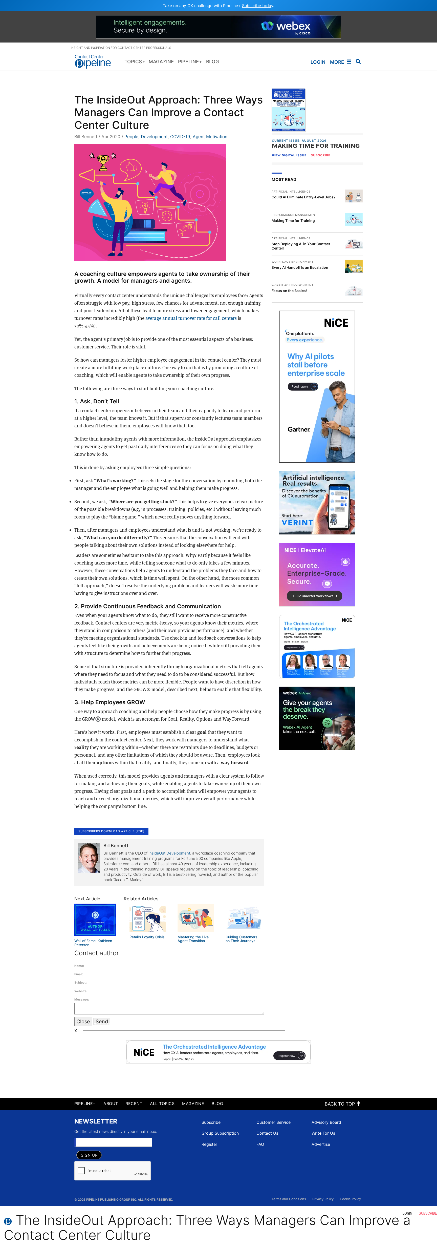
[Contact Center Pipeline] (94, 61)
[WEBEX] (218, 26)
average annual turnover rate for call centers (191, 318)
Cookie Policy (350, 1199)
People (131, 136)
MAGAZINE (193, 1103)
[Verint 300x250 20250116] (317, 503)
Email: (78, 974)
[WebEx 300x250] (317, 718)
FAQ (260, 1144)
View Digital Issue (289, 155)
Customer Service (273, 1122)
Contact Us (267, 1133)
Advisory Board (326, 1122)
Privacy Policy (323, 1199)
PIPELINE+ (85, 1103)
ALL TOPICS (162, 1103)
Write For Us (323, 1133)
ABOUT (110, 1103)
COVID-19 (180, 136)
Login (318, 62)
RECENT (133, 1103)
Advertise (321, 1144)
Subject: (80, 982)
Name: (79, 966)
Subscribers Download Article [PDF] (111, 831)
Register (209, 1144)
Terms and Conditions (289, 1199)
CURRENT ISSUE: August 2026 (299, 140)
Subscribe (211, 1122)
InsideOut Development (169, 853)
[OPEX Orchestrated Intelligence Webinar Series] (317, 646)
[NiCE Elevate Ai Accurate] (317, 575)
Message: (81, 999)
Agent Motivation (210, 136)
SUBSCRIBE (320, 155)
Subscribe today (257, 5)
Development (154, 136)
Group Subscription (220, 1133)
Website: (81, 991)
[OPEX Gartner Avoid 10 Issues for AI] (317, 386)
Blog (217, 1103)
